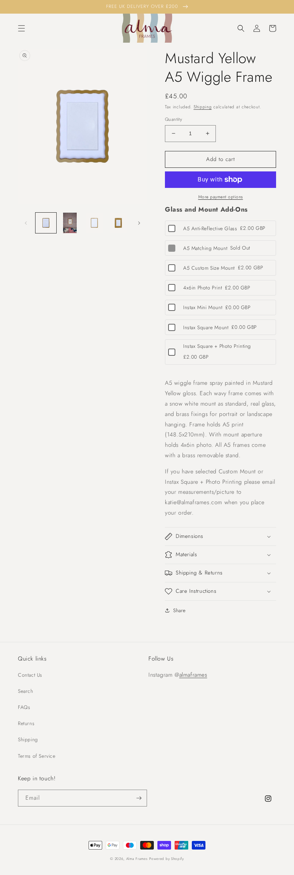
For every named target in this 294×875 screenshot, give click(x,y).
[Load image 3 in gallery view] (94, 223)
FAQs (24, 707)
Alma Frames (137, 858)
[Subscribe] (139, 798)
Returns (26, 723)
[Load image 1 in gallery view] (45, 223)
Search (25, 691)
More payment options (220, 197)
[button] (21, 28)
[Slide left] (26, 223)
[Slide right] (139, 223)
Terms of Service (37, 756)
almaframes (193, 675)
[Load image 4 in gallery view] (118, 223)
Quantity (173, 119)
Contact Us (30, 674)
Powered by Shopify (166, 858)
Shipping (203, 107)
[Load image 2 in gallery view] (70, 223)
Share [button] (179, 610)
